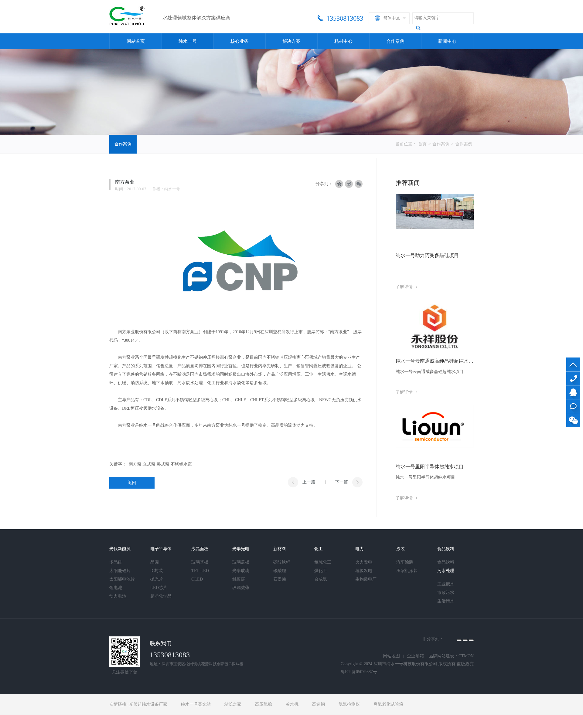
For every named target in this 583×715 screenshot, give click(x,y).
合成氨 (320, 579)
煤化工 (320, 570)
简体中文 (391, 18)
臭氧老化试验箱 (388, 704)
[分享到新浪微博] (465, 640)
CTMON (466, 656)
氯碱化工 (322, 562)
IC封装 (156, 570)
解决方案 (291, 41)
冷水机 (292, 704)
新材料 (279, 549)
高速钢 (318, 704)
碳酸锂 (279, 570)
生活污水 (445, 601)
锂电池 (115, 587)
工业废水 (445, 584)
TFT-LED (200, 570)
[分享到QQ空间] (459, 640)
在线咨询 (573, 406)
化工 (318, 549)
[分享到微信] (359, 184)
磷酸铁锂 (281, 562)
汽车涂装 (404, 562)
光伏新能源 (120, 549)
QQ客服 (573, 392)
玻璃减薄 (240, 587)
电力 (359, 549)
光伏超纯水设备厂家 (148, 704)
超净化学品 (161, 596)
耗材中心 (343, 41)
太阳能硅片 (120, 570)
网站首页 (136, 41)
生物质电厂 (366, 579)
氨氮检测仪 (349, 704)
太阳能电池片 (122, 579)
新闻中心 (447, 41)
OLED (197, 579)
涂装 (400, 549)
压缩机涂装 (407, 570)
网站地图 (391, 656)
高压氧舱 (263, 704)
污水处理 (445, 570)
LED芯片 (158, 587)
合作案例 (395, 41)
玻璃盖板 (240, 562)
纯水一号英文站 (196, 704)
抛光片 (156, 579)
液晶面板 (199, 549)
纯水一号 (188, 41)
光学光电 (240, 549)
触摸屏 (238, 579)
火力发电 (363, 562)
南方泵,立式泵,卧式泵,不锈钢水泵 (160, 464)
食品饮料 (445, 549)
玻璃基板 (199, 562)
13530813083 (573, 378)
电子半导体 (161, 549)
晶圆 (154, 562)
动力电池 (117, 596)
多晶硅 (115, 562)
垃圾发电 (363, 570)
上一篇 (308, 482)
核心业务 (239, 41)
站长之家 (232, 704)
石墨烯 (279, 579)
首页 (422, 144)
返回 (132, 482)
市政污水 (445, 592)
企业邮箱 (415, 656)
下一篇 (341, 482)
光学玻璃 (240, 570)
